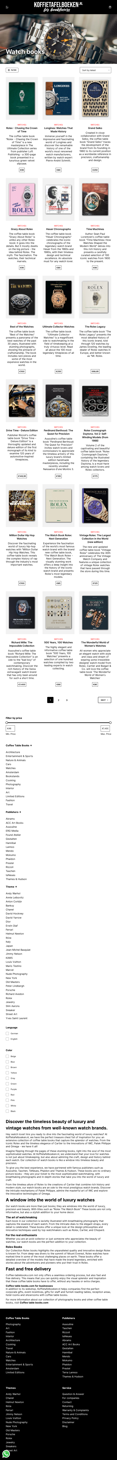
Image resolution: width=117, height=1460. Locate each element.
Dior (8, 921)
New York (11, 977)
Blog (64, 1426)
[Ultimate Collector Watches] (58, 297)
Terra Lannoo (70, 1372)
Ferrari (9, 929)
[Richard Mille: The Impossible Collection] (22, 612)
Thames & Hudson (16, 879)
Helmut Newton (15, 933)
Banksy (10, 905)
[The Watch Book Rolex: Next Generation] (58, 505)
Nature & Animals (16, 760)
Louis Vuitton (13, 961)
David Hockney (14, 913)
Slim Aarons (13, 1006)
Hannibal (11, 842)
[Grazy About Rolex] (22, 199)
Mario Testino (13, 965)
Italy (8, 941)
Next (103, 700)
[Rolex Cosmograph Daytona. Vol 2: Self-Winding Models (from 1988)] (95, 400)
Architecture (13, 752)
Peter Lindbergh (15, 985)
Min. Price (11, 734)
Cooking (11, 780)
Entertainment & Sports (19, 756)
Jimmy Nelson (14, 953)
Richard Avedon (15, 993)
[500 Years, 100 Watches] (58, 612)
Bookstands (12, 776)
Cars (8, 764)
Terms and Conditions (75, 1414)
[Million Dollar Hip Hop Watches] (22, 505)
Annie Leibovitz (15, 897)
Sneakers (11, 1446)
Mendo (10, 850)
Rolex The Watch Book (67, 1209)
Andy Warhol (13, 893)
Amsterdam (12, 772)
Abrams (10, 818)
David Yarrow (13, 917)
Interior (10, 788)
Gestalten (11, 838)
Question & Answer (73, 1394)
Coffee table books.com (34, 1302)
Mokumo (11, 854)
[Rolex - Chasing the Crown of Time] (22, 98)
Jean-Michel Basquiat (18, 949)
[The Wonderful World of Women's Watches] (95, 612)
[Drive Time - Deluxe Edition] (22, 400)
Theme (10, 886)
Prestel (10, 863)
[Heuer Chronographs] (58, 199)
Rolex (9, 998)
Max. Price (106, 734)
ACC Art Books (14, 822)
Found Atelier (13, 834)
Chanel (10, 909)
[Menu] (7, 7)
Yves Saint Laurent (16, 1018)
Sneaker (10, 1010)
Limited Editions (15, 796)
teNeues (10, 875)
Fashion (10, 800)
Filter (13, 70)
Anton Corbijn (14, 901)
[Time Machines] (95, 199)
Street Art (11, 1014)
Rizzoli (9, 867)
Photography (13, 784)
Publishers (12, 812)
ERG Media (12, 830)
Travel (9, 804)
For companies (70, 1398)
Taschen (10, 870)
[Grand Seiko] (95, 98)
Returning (67, 1406)
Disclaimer (68, 1422)
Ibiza (8, 937)
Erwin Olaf (12, 925)
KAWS (9, 957)
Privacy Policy (70, 1418)
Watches (11, 768)
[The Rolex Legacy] (95, 297)
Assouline (11, 826)
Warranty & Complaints (75, 1410)
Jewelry (10, 1002)
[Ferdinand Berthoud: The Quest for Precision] (58, 400)
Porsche (10, 990)
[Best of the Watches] (22, 297)
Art (7, 792)
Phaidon (10, 858)
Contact (67, 1402)
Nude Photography (17, 973)
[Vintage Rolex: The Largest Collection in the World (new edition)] (95, 505)
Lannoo (10, 846)
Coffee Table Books (17, 745)
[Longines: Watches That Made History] (58, 98)
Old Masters (13, 981)
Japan (9, 945)
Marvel (10, 969)
